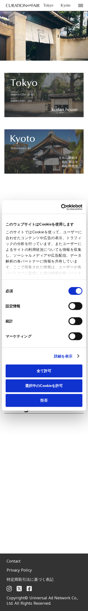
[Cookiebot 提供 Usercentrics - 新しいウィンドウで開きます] (62, 207)
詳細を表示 (63, 356)
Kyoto (65, 5)
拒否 (44, 400)
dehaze (81, 6)
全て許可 (44, 371)
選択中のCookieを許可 (44, 385)
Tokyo (48, 5)
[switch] (75, 306)
